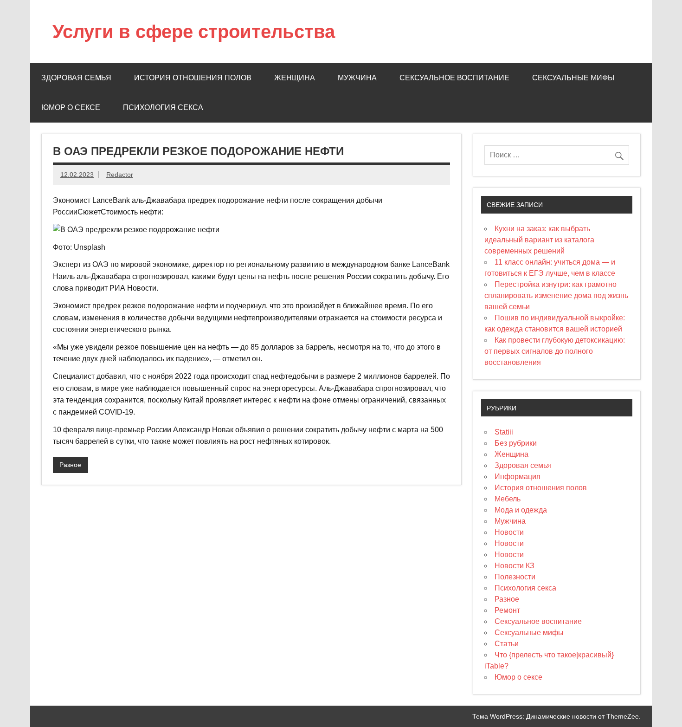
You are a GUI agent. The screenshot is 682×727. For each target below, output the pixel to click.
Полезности (515, 577)
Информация (517, 476)
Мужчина (357, 78)
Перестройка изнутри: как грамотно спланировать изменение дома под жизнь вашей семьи (556, 295)
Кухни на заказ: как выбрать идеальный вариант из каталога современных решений (539, 240)
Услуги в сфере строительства (193, 31)
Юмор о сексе (70, 107)
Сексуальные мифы (573, 78)
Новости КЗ (514, 566)
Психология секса (163, 107)
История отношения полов (192, 78)
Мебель (508, 499)
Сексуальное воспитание (454, 78)
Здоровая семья (76, 78)
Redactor (119, 174)
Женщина (294, 78)
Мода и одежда (521, 510)
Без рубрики (516, 443)
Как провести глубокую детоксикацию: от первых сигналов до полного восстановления (554, 351)
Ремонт (507, 610)
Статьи (507, 644)
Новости (509, 532)
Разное (70, 464)
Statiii (504, 432)
